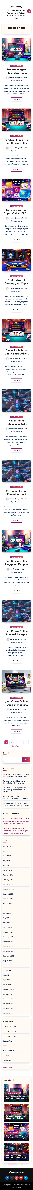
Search (6, 753)
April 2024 (7, 980)
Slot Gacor (7, 1055)
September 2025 (9, 899)
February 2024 (8, 989)
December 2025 (8, 884)
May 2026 (6, 861)
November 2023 (8, 1004)
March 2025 (7, 927)
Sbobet (5, 1046)
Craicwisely (16, 7)
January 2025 (8, 937)
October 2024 (8, 951)
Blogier (27, 1185)
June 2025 (7, 913)
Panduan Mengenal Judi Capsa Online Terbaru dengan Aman (14, 782)
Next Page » (16, 746)
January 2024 (8, 994)
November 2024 (8, 946)
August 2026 (8, 846)
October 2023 (8, 1008)
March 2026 (7, 870)
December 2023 (8, 999)
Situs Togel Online (9, 1050)
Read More (16, 99)
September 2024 (9, 956)
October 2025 (8, 894)
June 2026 (7, 856)
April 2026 (7, 865)
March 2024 (7, 984)
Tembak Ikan (7, 1060)
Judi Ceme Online (9, 1031)
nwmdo (11, 77)
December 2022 (8, 1013)
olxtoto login (7, 1068)
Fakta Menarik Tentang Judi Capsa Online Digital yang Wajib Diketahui (15, 797)
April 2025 (6, 923)
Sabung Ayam (8, 1041)
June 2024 (7, 970)
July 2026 (6, 851)
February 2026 (8, 875)
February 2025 (8, 932)
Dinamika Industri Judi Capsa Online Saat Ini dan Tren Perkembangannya (16, 804)
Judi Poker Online (9, 1036)
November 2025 (8, 889)
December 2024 (8, 942)
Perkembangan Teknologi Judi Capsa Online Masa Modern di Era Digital (16, 775)
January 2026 (8, 880)
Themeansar (17, 1187)
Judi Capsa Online (16, 66)
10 (22, 742)
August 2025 (7, 903)
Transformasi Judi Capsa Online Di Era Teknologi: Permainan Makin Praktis (15, 790)
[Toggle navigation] (3, 11)
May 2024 (6, 975)
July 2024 (6, 965)
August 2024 (8, 961)
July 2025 (6, 908)
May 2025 (6, 918)
